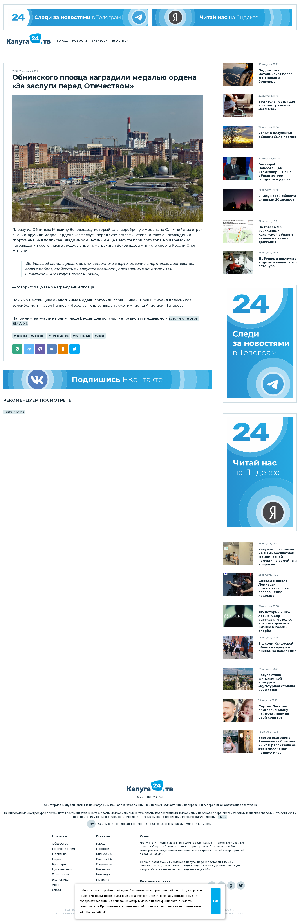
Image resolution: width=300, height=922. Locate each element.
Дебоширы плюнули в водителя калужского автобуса (277, 262)
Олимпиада (82, 335)
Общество (60, 843)
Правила (102, 879)
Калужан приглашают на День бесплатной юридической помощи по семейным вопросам (277, 557)
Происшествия (63, 848)
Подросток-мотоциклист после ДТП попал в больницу (275, 75)
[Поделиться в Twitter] (74, 349)
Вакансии (103, 869)
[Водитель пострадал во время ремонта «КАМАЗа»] (238, 105)
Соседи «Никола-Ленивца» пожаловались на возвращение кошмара (273, 588)
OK (215, 901)
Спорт (100, 335)
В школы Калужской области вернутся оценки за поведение (277, 647)
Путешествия (62, 869)
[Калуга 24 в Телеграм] (78, 17)
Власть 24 (120, 40)
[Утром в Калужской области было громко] (238, 137)
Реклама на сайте (155, 881)
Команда (103, 874)
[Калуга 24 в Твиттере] (241, 885)
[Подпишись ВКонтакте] (107, 379)
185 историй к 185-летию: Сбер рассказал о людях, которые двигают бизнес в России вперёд (275, 621)
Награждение (60, 335)
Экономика (60, 879)
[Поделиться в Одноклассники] (63, 349)
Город (62, 40)
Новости (79, 40)
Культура (59, 864)
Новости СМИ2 (14, 411)
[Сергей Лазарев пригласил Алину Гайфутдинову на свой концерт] (238, 710)
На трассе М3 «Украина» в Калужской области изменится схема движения (275, 234)
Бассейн (38, 335)
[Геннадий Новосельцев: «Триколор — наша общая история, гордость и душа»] (238, 168)
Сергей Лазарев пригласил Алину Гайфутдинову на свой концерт (273, 712)
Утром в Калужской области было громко (277, 135)
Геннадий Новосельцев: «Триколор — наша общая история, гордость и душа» (274, 172)
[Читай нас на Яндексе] (222, 17)
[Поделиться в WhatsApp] (17, 349)
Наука (56, 859)
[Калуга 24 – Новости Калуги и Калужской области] (29, 39)
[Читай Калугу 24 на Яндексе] (260, 472)
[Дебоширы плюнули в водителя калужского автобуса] (238, 262)
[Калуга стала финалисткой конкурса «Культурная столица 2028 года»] (238, 679)
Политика (59, 854)
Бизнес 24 (99, 40)
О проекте (104, 864)
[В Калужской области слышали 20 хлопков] (238, 200)
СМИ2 (222, 816)
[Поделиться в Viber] (40, 349)
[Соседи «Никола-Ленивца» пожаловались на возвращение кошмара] (238, 584)
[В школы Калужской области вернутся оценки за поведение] (238, 647)
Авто (56, 884)
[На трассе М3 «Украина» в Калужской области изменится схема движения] (238, 231)
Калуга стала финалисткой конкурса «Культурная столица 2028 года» (276, 682)
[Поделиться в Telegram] (29, 349)
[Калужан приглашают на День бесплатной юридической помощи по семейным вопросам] (238, 553)
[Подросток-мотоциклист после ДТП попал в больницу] (238, 74)
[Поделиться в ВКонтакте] (51, 349)
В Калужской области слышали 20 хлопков (277, 197)
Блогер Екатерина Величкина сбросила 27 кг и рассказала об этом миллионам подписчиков (277, 745)
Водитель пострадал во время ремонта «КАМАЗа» (276, 105)
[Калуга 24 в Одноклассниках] (231, 885)
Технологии (60, 874)
